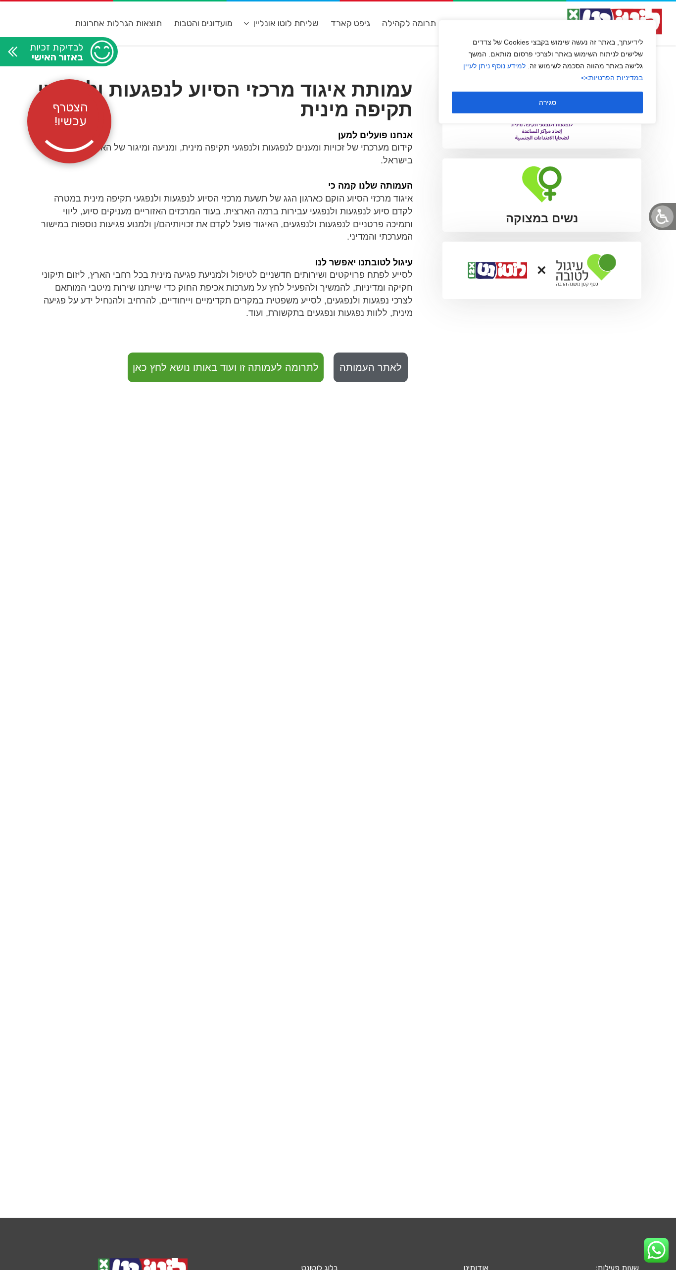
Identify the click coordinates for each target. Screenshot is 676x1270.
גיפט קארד (350, 23)
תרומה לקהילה (409, 23)
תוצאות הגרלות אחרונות (118, 23)
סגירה (547, 102)
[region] (547, 72)
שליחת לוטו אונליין (286, 23)
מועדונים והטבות (203, 23)
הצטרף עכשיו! (70, 114)
